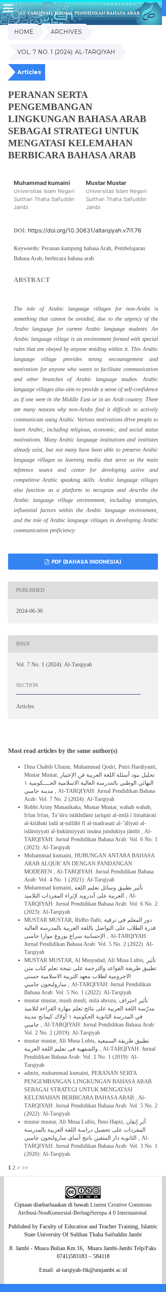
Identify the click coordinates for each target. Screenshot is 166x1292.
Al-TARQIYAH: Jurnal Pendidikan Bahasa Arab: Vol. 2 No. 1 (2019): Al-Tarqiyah (90, 1057)
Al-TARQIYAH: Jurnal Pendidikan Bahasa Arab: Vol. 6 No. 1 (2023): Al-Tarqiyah (91, 839)
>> (25, 1168)
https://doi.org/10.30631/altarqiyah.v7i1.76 (84, 230)
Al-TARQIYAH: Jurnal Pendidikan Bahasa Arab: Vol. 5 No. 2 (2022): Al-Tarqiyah (89, 944)
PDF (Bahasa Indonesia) (85, 561)
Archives (66, 31)
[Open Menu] (8, 8)
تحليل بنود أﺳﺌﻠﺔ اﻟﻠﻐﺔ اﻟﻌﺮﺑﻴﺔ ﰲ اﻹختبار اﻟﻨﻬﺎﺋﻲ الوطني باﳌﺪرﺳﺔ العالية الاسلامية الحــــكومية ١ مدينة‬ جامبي (89, 783)
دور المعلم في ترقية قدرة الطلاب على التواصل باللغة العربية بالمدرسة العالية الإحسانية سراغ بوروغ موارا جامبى (90, 928)
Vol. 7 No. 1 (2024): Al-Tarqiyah (66, 52)
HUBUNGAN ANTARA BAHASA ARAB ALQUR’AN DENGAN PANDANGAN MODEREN (89, 863)
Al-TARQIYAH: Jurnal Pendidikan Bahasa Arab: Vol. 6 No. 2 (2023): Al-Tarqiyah (91, 904)
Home (23, 31)
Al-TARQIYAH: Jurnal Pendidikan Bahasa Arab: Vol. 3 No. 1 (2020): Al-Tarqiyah (91, 1146)
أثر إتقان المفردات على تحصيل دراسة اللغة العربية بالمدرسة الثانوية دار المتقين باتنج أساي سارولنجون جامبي (85, 1130)
